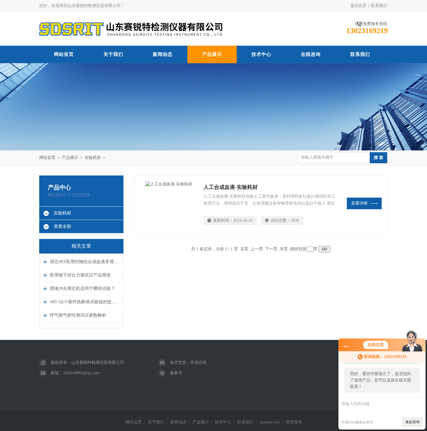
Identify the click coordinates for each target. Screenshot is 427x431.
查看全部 (62, 226)
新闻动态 (163, 54)
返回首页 (358, 5)
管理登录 (294, 422)
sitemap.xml (270, 422)
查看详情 (359, 203)
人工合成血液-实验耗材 (231, 187)
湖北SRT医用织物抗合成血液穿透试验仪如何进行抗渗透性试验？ (84, 261)
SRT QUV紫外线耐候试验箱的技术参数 (84, 301)
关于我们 (113, 54)
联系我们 (379, 5)
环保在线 (198, 362)
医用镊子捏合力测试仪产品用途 (80, 275)
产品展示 (212, 54)
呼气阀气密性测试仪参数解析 (78, 315)
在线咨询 (311, 54)
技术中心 (261, 54)
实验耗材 (93, 157)
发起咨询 (412, 422)
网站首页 (64, 54)
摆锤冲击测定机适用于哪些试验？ (82, 288)
